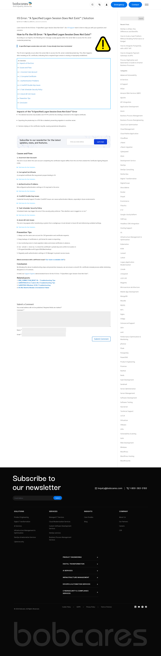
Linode (122, 269)
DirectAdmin (124, 187)
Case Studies (88, 517)
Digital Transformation (128, 178)
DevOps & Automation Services (25, 537)
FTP (121, 210)
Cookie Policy (66, 607)
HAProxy (123, 219)
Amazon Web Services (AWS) (130, 93)
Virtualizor (124, 420)
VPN (122, 429)
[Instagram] (142, 607)
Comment (20, 310)
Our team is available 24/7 (55, 260)
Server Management (127, 393)
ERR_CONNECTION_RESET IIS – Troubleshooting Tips (36, 280)
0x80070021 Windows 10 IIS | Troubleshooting (34, 285)
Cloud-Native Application (129, 133)
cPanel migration (126, 147)
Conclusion (23, 102)
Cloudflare (124, 138)
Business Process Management (131, 115)
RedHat (123, 371)
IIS (34, 21)
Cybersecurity (19, 541)
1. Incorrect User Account (28, 72)
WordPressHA (125, 461)
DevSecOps (124, 174)
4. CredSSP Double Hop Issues (29, 85)
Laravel (123, 253)
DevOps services (55, 533)
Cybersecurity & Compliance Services (76, 592)
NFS (121, 310)
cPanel (122, 142)
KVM (122, 248)
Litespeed (124, 274)
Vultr (122, 438)
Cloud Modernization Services (59, 521)
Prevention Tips (24, 98)
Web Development (127, 443)
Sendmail (123, 384)
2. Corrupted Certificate (27, 76)
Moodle (123, 301)
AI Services (124, 79)
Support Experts (30, 274)
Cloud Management (127, 129)
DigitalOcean (125, 183)
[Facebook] (146, 607)
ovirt (122, 332)
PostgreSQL (124, 353)
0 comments (43, 21)
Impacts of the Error (26, 63)
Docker (122, 192)
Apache (123, 97)
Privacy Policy (90, 607)
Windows (123, 447)
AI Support (124, 84)
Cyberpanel (124, 151)
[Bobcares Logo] (25, 4)
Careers (122, 526)
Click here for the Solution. (26, 167)
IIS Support (70, 28)
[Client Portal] (106, 4)
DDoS (122, 156)
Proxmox (123, 366)
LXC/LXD (123, 278)
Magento (123, 283)
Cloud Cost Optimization (129, 124)
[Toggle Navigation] (147, 4)
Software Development (128, 398)
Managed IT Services (56, 517)
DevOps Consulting (127, 169)
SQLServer (124, 407)
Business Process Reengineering (131, 120)
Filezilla (123, 205)
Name (19, 330)
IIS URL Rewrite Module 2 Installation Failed (33, 287)
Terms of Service (106, 607)
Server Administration (128, 389)
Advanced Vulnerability (128, 75)
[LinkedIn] (135, 607)
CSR (120, 530)
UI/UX (122, 416)
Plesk (122, 348)
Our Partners (123, 521)
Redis (122, 375)
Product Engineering (127, 362)
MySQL (122, 305)
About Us (122, 517)
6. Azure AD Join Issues (27, 94)
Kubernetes (124, 244)
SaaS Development (127, 380)
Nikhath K (21, 21)
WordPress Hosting (127, 456)
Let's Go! (100, 142)
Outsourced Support (127, 323)
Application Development (129, 106)
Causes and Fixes (25, 67)
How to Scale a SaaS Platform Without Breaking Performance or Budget (132, 38)
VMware (123, 425)
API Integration (125, 102)
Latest (37, 21)
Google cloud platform (128, 214)
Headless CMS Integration (129, 223)
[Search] (92, 4)
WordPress (124, 452)
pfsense (123, 344)
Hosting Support (126, 228)
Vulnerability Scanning (128, 434)
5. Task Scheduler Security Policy (30, 89)
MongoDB (123, 296)
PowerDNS (124, 357)
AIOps (122, 88)
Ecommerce (124, 201)
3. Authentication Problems (29, 81)
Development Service (128, 160)
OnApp (122, 319)
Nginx (122, 314)
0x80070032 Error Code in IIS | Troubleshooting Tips (36, 283)
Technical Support (126, 411)
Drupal (122, 196)
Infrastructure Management (76, 577)
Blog (85, 521)
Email (19, 334)
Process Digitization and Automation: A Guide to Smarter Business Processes (131, 62)
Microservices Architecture (130, 287)
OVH (122, 327)
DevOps (123, 165)
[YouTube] (139, 607)
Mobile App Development (129, 292)
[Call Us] (99, 4)
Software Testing (126, 402)
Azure (122, 111)
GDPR (78, 607)
